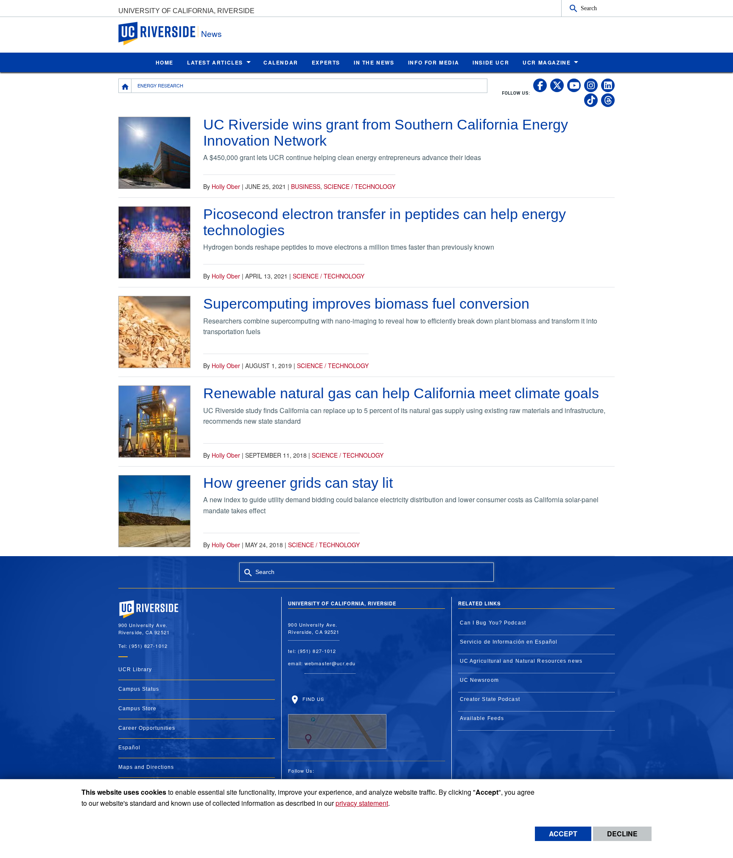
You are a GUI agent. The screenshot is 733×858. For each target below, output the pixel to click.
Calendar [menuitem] (280, 62)
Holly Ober (226, 186)
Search (589, 8)
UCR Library (135, 669)
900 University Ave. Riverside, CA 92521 (313, 628)
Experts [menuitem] (326, 62)
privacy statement (362, 803)
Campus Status (138, 689)
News (211, 33)
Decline (622, 833)
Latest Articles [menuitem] (215, 62)
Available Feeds (482, 718)
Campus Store (137, 709)
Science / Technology (359, 186)
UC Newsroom (479, 680)
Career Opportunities (146, 728)
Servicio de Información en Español (508, 642)
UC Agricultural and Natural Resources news (521, 661)
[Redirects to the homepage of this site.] (125, 86)
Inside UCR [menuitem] (491, 62)
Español (129, 748)
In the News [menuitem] (374, 62)
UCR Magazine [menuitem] (547, 62)
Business (305, 186)
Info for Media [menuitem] (433, 62)
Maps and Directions (146, 767)
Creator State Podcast (490, 699)
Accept (563, 833)
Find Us (312, 698)
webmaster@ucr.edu (330, 663)
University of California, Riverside (186, 10)
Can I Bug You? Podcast (493, 623)
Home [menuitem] (164, 62)
